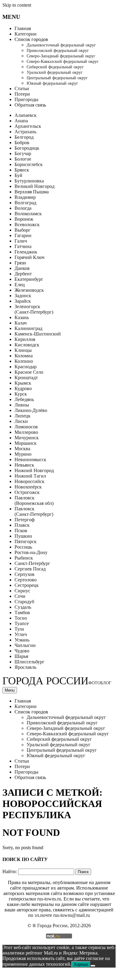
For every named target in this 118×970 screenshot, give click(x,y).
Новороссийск (29, 481)
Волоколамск (28, 213)
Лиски (21, 421)
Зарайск (23, 301)
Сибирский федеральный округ (55, 67)
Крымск (23, 383)
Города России (56, 681)
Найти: (9, 871)
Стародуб (24, 601)
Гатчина (23, 246)
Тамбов (22, 612)
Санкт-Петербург (32, 563)
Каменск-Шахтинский (38, 333)
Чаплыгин (25, 645)
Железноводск (29, 290)
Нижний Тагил (30, 475)
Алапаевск (26, 115)
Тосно (21, 618)
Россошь (23, 547)
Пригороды (26, 99)
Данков (22, 268)
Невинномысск (30, 459)
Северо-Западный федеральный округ (61, 56)
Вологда (23, 208)
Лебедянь (24, 399)
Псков (21, 530)
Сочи (20, 596)
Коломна (24, 355)
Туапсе (22, 623)
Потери (22, 94)
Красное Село (29, 372)
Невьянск (24, 465)
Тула (19, 628)
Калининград (28, 328)
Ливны (22, 404)
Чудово (22, 650)
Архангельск (28, 126)
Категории (26, 33)
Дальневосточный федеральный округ (61, 45)
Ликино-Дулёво (31, 410)
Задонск (23, 295)
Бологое (23, 159)
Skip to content (16, 5)
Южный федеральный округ (52, 83)
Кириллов (25, 339)
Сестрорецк (27, 585)
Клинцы (23, 350)
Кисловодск (27, 344)
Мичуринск (27, 437)
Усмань (22, 639)
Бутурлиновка (29, 180)
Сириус (22, 590)
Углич (21, 634)
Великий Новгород (34, 186)
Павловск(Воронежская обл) (34, 500)
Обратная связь (30, 104)
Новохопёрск (28, 486)
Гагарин (23, 235)
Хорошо (81, 964)
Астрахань (25, 131)
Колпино (24, 361)
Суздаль (23, 607)
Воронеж (24, 219)
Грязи (20, 262)
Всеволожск (27, 224)
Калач (21, 322)
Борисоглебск (29, 164)
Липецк (23, 415)
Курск (21, 394)
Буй (18, 175)
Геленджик (26, 251)
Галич (21, 240)
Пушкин (23, 536)
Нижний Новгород (34, 470)
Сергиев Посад (30, 568)
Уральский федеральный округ (55, 72)
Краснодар (26, 366)
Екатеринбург (29, 279)
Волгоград (25, 202)
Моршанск (26, 443)
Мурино (23, 454)
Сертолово (26, 579)
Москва (22, 448)
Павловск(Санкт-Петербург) (34, 511)
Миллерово (26, 432)
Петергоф (24, 519)
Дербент (23, 273)
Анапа (21, 120)
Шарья (21, 656)
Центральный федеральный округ (57, 78)
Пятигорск (26, 541)
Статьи (22, 88)
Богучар (23, 153)
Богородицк (27, 148)
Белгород (24, 137)
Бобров (22, 142)
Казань (22, 317)
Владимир (25, 197)
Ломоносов (26, 426)
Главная (23, 28)
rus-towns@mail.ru (71, 915)
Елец (20, 284)
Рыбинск (24, 557)
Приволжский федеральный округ (58, 50)
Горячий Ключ (29, 257)
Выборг (23, 230)
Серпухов (24, 574)
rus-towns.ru (49, 898)
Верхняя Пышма (32, 191)
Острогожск (27, 492)
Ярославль (25, 667)
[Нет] (92, 966)
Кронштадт (26, 377)
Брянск (22, 169)
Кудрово (23, 388)
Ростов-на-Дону (31, 552)
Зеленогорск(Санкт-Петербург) (34, 309)
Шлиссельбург (29, 661)
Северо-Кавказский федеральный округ (63, 61)
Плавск (22, 525)
